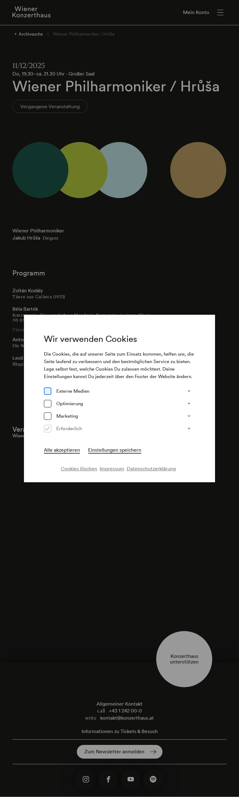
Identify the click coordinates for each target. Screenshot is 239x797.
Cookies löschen (79, 468)
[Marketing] (47, 416)
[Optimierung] (47, 403)
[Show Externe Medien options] (189, 391)
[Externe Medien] (47, 391)
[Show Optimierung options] (189, 404)
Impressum (112, 468)
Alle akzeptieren (62, 449)
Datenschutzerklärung (151, 468)
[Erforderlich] (47, 428)
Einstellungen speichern (114, 449)
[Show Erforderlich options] (189, 428)
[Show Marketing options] (189, 416)
